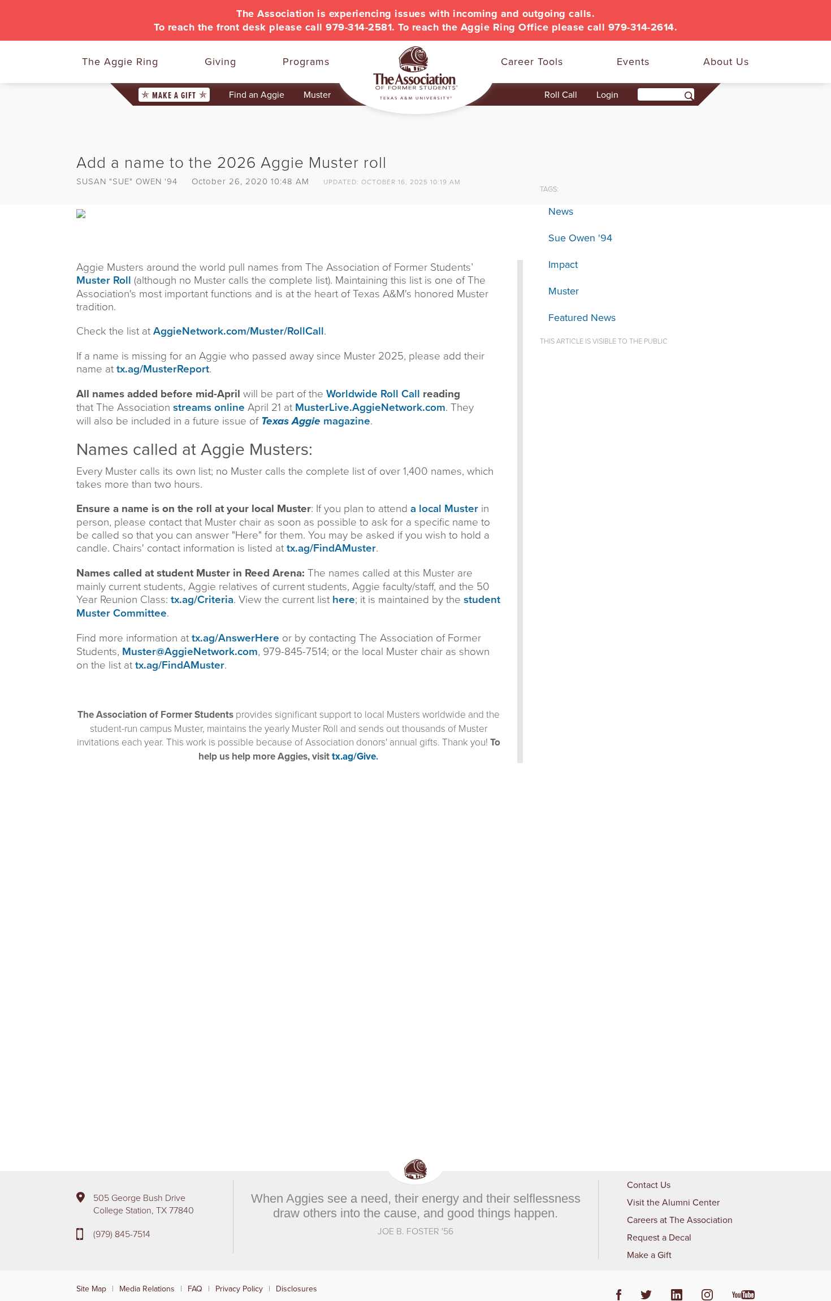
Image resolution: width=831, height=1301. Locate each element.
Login (607, 94)
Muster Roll (105, 280)
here (343, 599)
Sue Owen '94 (580, 238)
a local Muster (444, 508)
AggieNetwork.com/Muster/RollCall (238, 331)
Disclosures (296, 1288)
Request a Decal (659, 1237)
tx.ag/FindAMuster (331, 548)
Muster (317, 94)
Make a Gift (174, 95)
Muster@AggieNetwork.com (190, 651)
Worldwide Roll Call (373, 393)
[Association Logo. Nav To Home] (415, 72)
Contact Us (648, 1184)
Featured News (582, 317)
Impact (563, 264)
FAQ (195, 1288)
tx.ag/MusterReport (162, 368)
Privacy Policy (239, 1288)
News (560, 211)
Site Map (91, 1288)
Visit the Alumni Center (673, 1202)
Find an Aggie (256, 94)
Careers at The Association (680, 1219)
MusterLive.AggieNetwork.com (370, 407)
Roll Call (560, 94)
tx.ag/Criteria (202, 599)
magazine (315, 420)
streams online (209, 407)
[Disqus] (299, 941)
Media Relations (147, 1288)
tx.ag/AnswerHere (235, 637)
